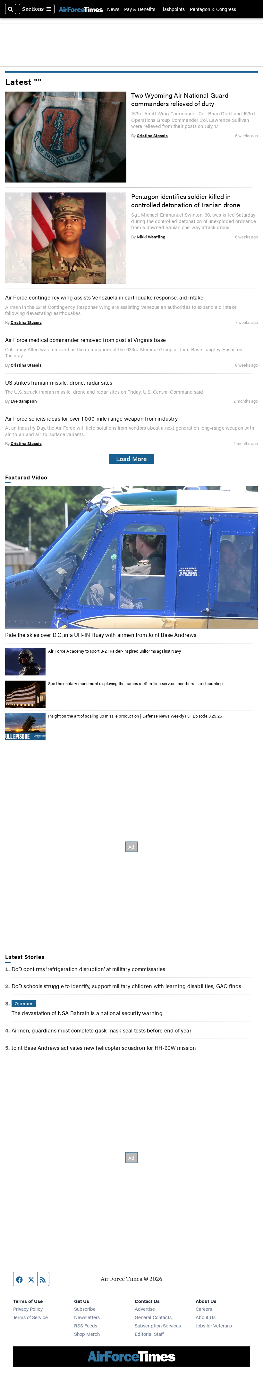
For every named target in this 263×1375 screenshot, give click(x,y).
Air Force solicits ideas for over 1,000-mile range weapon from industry (91, 418)
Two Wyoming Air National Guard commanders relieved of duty (179, 99)
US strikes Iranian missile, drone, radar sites (59, 382)
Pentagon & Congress (213, 8)
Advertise (145, 1308)
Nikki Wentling (151, 237)
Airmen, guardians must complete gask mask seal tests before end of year (101, 1030)
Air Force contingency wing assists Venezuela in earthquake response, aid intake (104, 297)
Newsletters (87, 1317)
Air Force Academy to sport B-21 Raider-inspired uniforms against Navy (114, 651)
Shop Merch (87, 1333)
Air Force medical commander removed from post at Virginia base (85, 339)
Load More (131, 458)
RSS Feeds (85, 1325)
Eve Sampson (24, 401)
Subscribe (85, 1308)
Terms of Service (30, 1317)
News (113, 8)
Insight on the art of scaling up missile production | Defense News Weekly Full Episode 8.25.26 (135, 716)
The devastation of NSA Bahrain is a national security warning (87, 1013)
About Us (206, 1317)
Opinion (24, 1003)
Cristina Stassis (152, 135)
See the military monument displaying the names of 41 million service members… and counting (135, 683)
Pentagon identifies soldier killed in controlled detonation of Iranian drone (185, 200)
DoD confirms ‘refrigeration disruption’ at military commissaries (88, 969)
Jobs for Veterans (214, 1325)
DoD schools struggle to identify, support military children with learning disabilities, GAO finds (127, 986)
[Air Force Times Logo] (81, 9)
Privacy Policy (28, 1308)
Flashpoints (172, 8)
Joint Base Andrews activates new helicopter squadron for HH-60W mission (104, 1047)
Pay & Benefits (139, 8)
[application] (131, 557)
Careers (204, 1308)
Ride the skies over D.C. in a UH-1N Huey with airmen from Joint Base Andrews (100, 634)
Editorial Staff (149, 1333)
